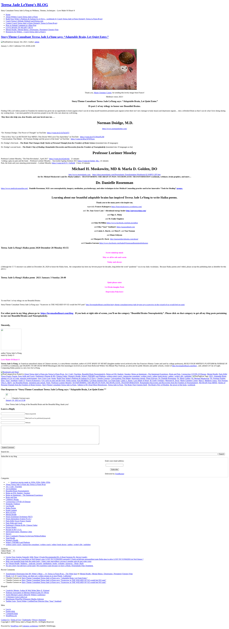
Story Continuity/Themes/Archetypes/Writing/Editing (26, 536)
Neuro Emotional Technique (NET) (19, 517)
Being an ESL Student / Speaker (118, 374)
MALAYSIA (11, 512)
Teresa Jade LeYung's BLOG (24, 5)
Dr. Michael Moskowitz (200, 378)
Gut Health (10, 506)
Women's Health (74, 376)
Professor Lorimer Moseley (61, 383)
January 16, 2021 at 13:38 (15, 400)
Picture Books (11, 527)
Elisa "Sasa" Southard (9, 381)
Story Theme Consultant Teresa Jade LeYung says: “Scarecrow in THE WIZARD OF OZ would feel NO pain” (64, 580)
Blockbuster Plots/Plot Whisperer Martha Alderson (25, 599)
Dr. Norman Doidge (217, 378)
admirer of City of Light (10, 378)
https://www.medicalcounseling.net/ (14, 188)
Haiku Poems (11, 508)
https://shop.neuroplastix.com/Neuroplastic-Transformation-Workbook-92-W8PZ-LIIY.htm (126, 175)
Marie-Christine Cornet (102, 93)
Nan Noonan (223, 381)
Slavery (8, 534)
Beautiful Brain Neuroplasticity (93, 374)
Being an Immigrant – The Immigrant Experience (24, 495)
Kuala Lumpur (11, 510)
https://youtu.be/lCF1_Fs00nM (63, 163)
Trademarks (26, 620)
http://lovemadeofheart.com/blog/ (184, 366)
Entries (10, 611)
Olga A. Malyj (6, 383)
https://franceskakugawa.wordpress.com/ (126, 207)
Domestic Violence (13, 504)
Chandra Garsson (103, 378)
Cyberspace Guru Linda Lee (16, 597)
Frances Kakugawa (33, 381)
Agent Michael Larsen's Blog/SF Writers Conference (25, 595)
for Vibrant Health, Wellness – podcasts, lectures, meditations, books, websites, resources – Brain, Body (45, 563)
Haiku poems (71, 381)
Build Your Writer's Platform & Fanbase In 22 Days (76, 378)
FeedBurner (119, 474)
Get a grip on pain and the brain (53, 381)
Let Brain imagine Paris (98, 381)
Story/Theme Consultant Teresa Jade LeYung (59, 385)
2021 (211, 376)
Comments (12, 614)
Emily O (21, 381)
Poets (48, 383)
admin (37, 42)
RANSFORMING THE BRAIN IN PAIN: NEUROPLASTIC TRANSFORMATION (106, 383)
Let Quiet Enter (114, 381)
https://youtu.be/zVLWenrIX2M (92, 137)
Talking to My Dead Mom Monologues (92, 385)
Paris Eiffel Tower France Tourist (18, 521)
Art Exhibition (11, 489)
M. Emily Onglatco (157, 381)
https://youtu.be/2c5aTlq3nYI (58, 133)
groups (179, 188)
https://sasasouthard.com (126, 227)
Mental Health (212, 374)
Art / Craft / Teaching (73, 374)
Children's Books (12, 499)
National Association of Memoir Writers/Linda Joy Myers (27, 593)
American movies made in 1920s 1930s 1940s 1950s (30, 482)
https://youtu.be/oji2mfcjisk (59, 159)
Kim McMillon (82, 381)
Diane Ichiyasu (151, 378)
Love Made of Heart (141, 381)
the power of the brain (178, 385)
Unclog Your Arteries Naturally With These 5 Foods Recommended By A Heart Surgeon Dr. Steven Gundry (46, 557)
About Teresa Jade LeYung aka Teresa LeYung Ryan (44, 374)
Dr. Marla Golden (183, 378)
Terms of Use (16, 620)
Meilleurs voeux (211, 381)
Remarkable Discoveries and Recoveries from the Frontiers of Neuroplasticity (169, 383)
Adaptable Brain (220, 376)
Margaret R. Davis (172, 381)
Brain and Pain (174, 374)
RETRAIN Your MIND (208, 383)
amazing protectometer (28, 378)
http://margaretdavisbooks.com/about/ (124, 239)
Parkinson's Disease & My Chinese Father (51, 376)
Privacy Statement (39, 620)
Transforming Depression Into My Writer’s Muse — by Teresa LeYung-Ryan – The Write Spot (41, 574)
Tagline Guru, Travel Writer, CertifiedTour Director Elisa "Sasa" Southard (33, 601)
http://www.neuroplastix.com (80, 175)
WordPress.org (11, 616)
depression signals (138, 378)
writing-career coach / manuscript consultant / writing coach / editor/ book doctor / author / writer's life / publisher (149, 376)
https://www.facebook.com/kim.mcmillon (122, 223)
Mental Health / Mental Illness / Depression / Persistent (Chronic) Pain (106, 574)
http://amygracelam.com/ (136, 211)
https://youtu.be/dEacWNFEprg (83, 139)
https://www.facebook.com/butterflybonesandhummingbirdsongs (123, 243)
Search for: (5, 452)
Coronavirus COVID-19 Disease (193, 374)
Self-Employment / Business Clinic (19, 532)
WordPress (14, 626)
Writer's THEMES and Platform (93, 376)
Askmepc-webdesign (30, 626)
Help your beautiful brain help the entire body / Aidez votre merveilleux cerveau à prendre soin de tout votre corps (48, 561)
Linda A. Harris (127, 381)
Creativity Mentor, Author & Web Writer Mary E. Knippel (27, 590)
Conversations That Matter (121, 378)
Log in (8, 609)
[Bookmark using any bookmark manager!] (10, 372)
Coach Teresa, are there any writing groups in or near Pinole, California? (44, 576)
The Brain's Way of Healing (158, 385)
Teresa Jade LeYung (115, 385)
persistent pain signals (37, 383)
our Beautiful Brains (20, 383)
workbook (191, 385)
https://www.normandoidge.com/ (114, 129)
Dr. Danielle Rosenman (167, 378)
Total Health (10, 538)
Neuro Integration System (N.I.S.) (18, 519)
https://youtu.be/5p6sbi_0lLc (89, 161)
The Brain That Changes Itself (135, 385)
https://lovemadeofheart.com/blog (57, 313)
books (53, 378)
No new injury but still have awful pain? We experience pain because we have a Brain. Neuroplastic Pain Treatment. (49, 566)
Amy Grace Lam (44, 378)
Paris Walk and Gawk (26, 376)
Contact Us (5, 620)
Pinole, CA (10, 576)
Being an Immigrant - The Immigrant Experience (149, 374)
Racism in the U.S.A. (14, 530)
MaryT (201, 381)
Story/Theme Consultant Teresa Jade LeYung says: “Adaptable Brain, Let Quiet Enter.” (55, 36)
